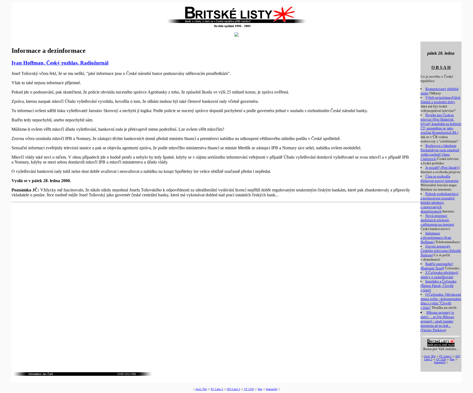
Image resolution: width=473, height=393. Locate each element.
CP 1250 (441, 359)
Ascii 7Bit (429, 356)
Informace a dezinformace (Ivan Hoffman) (435, 237)
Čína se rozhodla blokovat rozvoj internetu (439, 178)
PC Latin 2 (445, 356)
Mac (452, 359)
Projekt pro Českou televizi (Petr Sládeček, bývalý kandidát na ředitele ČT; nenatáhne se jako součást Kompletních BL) (440, 124)
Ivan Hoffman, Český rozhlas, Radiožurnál (59, 63)
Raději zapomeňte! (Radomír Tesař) (436, 266)
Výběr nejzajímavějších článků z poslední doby (440, 99)
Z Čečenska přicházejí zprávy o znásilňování (439, 274)
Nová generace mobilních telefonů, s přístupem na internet (437, 220)
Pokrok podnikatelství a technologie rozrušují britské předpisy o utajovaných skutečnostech (439, 202)
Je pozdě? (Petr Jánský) (442, 167)
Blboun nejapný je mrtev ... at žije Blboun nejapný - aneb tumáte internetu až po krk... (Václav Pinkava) (437, 321)
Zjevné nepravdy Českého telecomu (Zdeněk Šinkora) (440, 250)
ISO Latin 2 (233, 389)
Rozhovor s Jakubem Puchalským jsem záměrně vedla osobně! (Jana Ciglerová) (439, 152)
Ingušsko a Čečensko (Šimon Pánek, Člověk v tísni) (438, 285)
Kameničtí (439, 362)
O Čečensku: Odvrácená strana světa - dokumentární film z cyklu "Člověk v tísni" (440, 301)
